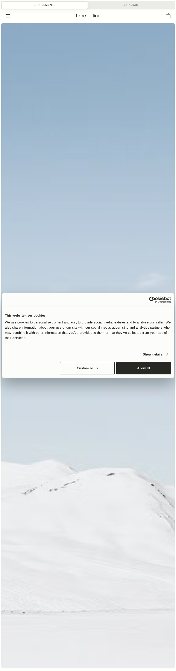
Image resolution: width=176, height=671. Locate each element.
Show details (152, 354)
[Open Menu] (5, 15)
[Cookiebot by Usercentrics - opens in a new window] (152, 300)
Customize (85, 368)
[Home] (88, 16)
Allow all (143, 368)
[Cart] (168, 15)
